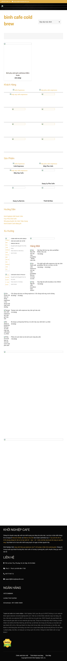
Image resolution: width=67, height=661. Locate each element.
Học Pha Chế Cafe (10, 219)
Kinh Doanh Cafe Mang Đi (12, 223)
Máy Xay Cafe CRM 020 (16, 243)
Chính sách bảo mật (22, 655)
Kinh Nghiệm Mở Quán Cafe (13, 216)
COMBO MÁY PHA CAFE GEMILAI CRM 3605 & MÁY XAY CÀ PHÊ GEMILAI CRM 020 (18, 263)
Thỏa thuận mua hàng (36, 655)
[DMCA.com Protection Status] (7, 647)
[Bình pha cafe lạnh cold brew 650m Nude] (18, 56)
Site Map (48, 655)
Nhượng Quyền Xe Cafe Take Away (16, 221)
